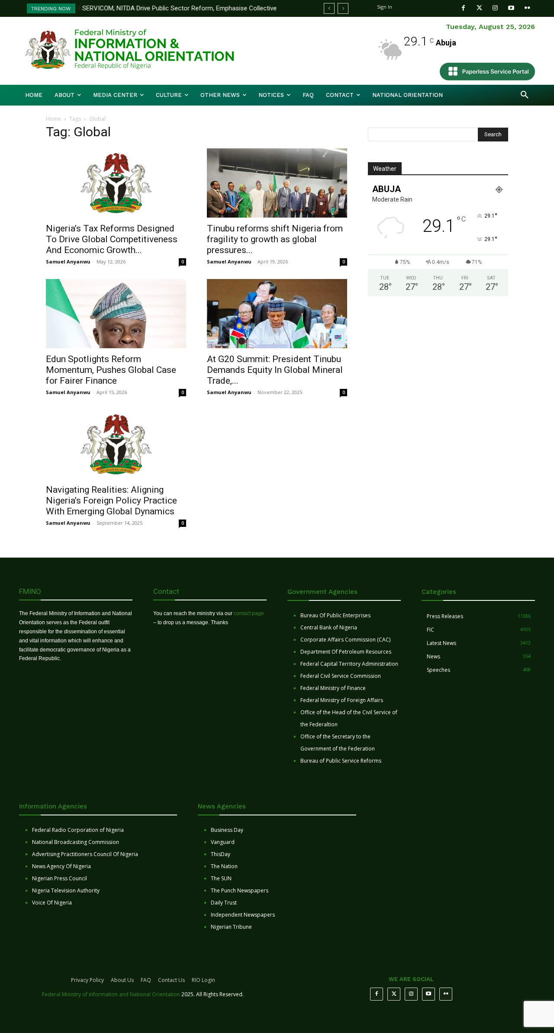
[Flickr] (527, 8)
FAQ (146, 980)
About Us (122, 980)
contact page (249, 613)
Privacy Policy (87, 980)
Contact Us (171, 980)
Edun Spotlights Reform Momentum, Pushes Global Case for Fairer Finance (111, 370)
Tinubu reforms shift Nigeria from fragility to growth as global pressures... (275, 239)
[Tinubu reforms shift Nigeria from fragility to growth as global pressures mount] (277, 183)
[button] (524, 95)
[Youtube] (511, 8)
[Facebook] (463, 8)
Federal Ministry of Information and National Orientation (111, 994)
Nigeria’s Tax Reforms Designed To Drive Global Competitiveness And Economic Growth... (111, 239)
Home (53, 118)
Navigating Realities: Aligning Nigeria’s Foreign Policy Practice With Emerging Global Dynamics (111, 500)
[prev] (329, 8)
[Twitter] (479, 8)
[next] (343, 8)
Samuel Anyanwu (68, 261)
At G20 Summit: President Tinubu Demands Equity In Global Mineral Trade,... (275, 370)
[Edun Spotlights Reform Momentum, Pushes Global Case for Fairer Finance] (116, 313)
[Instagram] (495, 8)
